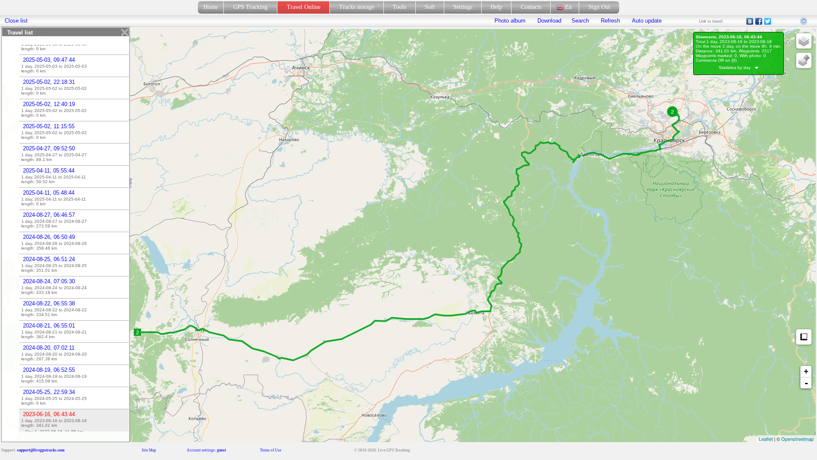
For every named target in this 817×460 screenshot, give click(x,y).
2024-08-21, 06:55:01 (49, 325)
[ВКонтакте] (750, 21)
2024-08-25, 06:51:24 (49, 259)
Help (496, 7)
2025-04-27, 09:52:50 (49, 148)
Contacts (531, 7)
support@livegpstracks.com (41, 450)
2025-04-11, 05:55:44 (48, 170)
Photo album (510, 20)
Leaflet (766, 438)
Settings (463, 7)
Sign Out (599, 7)
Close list (16, 20)
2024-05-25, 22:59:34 (49, 392)
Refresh (610, 20)
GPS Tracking (250, 7)
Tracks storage (356, 7)
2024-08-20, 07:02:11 (48, 348)
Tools (399, 7)
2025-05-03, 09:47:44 (49, 60)
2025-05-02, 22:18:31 (49, 82)
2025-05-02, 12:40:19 (49, 104)
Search (580, 20)
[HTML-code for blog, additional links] (804, 21)
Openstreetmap (797, 438)
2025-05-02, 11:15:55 (48, 126)
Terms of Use (270, 450)
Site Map (149, 450)
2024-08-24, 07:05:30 (49, 281)
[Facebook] (758, 21)
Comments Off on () (716, 60)
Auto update (646, 20)
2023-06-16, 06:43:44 (49, 414)
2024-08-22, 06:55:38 (49, 303)
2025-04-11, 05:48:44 (48, 193)
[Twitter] (767, 21)
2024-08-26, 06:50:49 (49, 237)
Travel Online (303, 7)
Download (548, 20)
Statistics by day (736, 67)
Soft (429, 7)
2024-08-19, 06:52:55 (49, 370)
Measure (803, 337)
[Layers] (803, 41)
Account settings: (206, 450)
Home (210, 7)
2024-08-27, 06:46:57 (49, 215)
